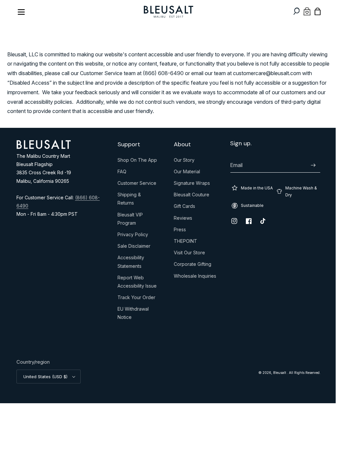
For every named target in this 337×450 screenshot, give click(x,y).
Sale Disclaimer (132, 247)
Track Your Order (135, 299)
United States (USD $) (45, 376)
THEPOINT (183, 242)
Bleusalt (275, 373)
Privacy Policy (131, 236)
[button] (292, 11)
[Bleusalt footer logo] (43, 147)
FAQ (120, 173)
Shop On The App (135, 161)
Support (127, 144)
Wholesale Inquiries (192, 277)
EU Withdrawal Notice (131, 314)
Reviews (180, 219)
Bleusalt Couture (189, 196)
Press (177, 231)
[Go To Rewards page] (302, 11)
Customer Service (135, 184)
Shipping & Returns (127, 200)
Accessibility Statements (129, 263)
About (180, 144)
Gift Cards (182, 207)
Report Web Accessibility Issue (135, 283)
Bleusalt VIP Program (128, 220)
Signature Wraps (189, 184)
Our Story (181, 161)
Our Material (184, 173)
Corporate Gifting (190, 265)
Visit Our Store (187, 254)
